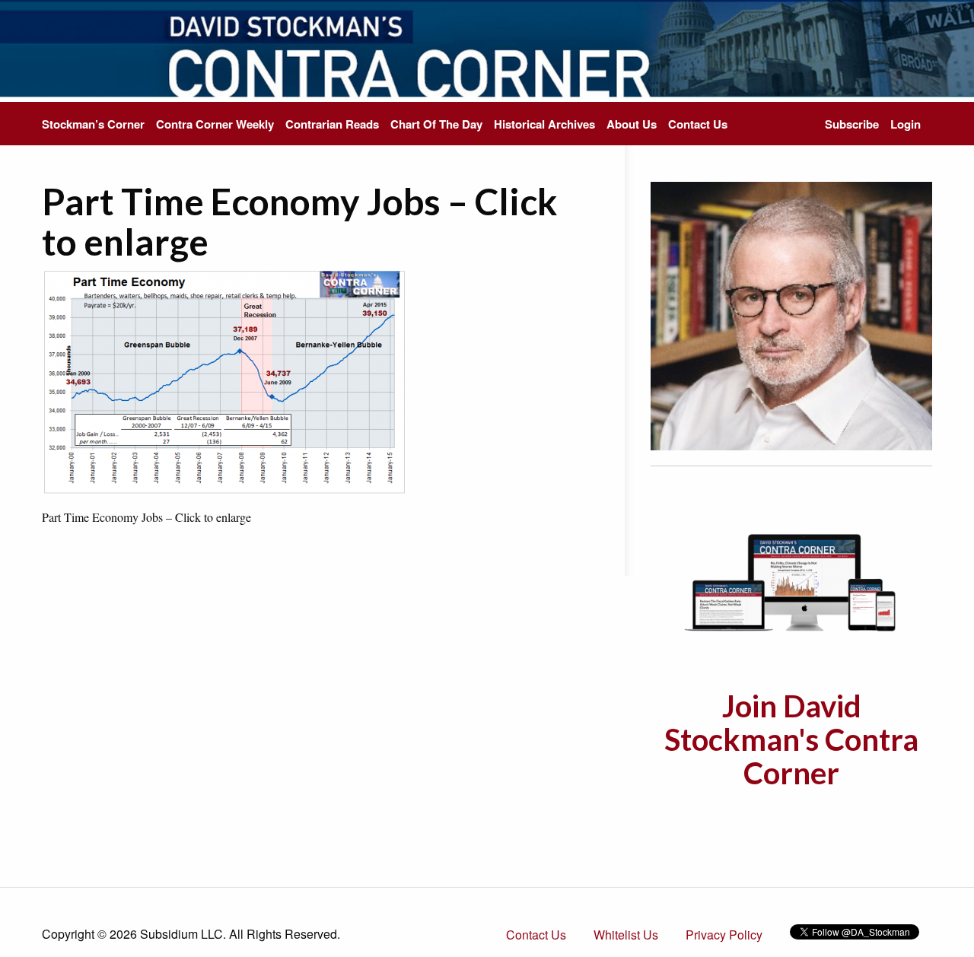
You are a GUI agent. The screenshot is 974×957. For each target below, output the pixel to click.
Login (905, 124)
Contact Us (697, 124)
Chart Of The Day (436, 124)
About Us (631, 124)
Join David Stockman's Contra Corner (791, 739)
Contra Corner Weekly (215, 124)
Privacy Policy (724, 934)
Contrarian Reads (332, 124)
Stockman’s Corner (93, 124)
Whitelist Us (626, 934)
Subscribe (852, 124)
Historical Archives (544, 124)
